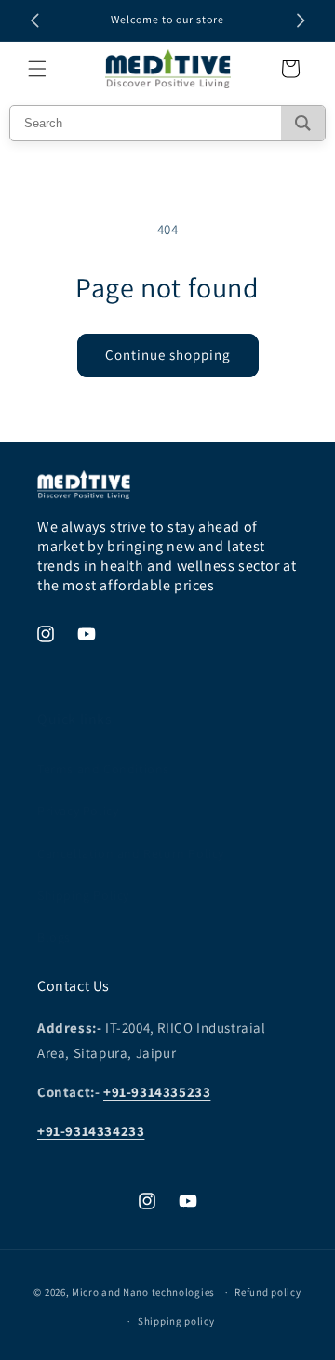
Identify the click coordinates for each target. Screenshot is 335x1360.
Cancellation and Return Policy (130, 853)
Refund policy (267, 1292)
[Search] (303, 123)
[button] (37, 68)
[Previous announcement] (34, 20)
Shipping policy (176, 1320)
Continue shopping (168, 354)
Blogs (54, 937)
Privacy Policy (77, 810)
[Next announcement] (300, 20)
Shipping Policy (83, 895)
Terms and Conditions (103, 768)
